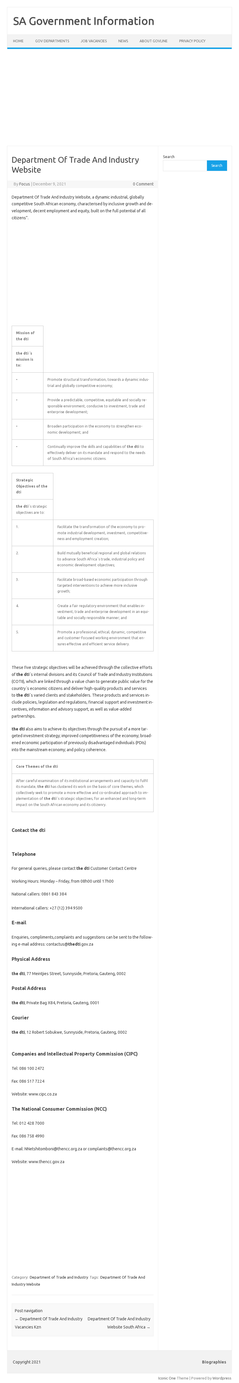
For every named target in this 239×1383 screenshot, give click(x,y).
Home (18, 41)
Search (169, 157)
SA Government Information (83, 21)
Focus (24, 184)
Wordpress (221, 1378)
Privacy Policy (192, 41)
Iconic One (167, 1378)
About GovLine (154, 41)
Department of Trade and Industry (59, 1277)
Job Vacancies (94, 41)
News (123, 41)
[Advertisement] (119, 101)
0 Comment (143, 184)
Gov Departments (52, 41)
